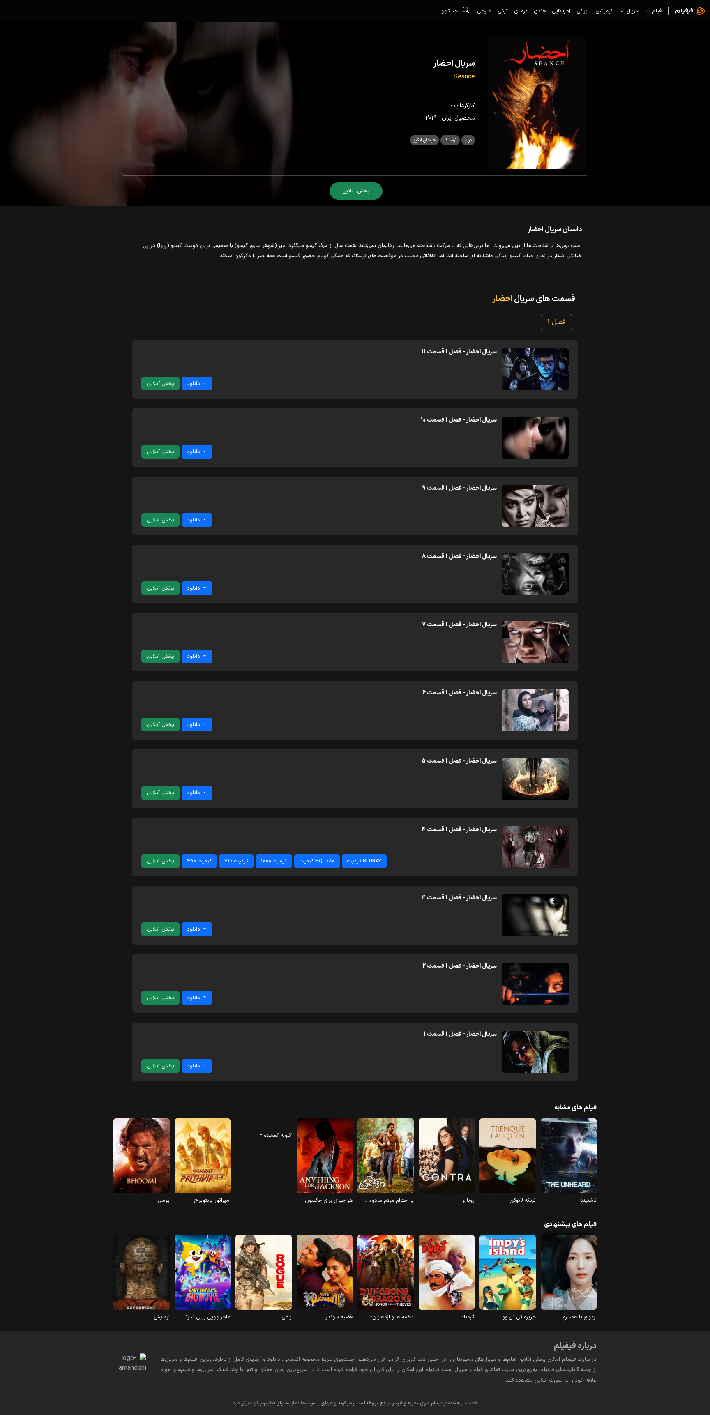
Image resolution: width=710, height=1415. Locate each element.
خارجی (484, 11)
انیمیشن (604, 11)
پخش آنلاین (356, 191)
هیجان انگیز (424, 140)
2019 (431, 118)
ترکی (503, 11)
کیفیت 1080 (274, 861)
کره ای (521, 11)
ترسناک (450, 140)
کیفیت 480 (199, 861)
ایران (447, 118)
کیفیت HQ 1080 (317, 861)
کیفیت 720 (236, 861)
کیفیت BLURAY (364, 861)
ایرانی (583, 11)
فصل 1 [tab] (556, 322)
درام (468, 140)
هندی (540, 11)
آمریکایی (561, 11)
